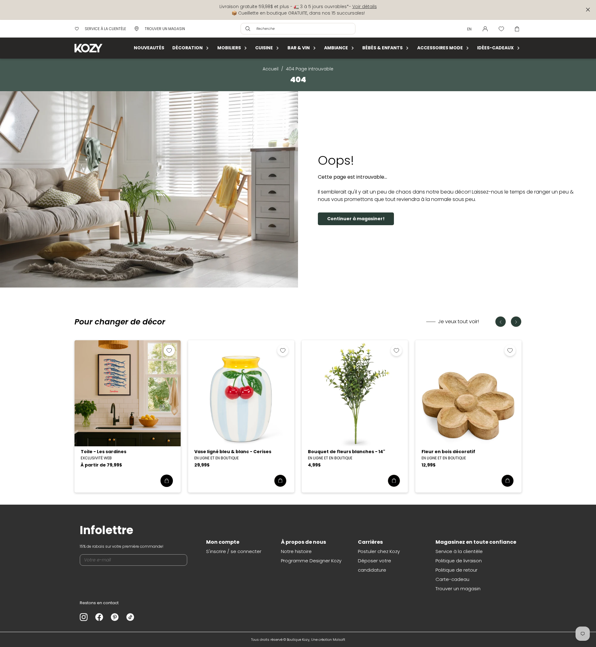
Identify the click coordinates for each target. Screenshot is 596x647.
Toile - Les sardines (103, 451)
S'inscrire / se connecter (233, 551)
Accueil (270, 69)
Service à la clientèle (459, 551)
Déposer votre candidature (374, 565)
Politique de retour (456, 570)
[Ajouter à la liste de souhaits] (169, 350)
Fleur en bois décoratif (448, 451)
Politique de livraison (459, 560)
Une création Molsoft (328, 639)
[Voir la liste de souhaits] (501, 28)
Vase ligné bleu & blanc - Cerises (232, 451)
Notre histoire (296, 551)
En (469, 29)
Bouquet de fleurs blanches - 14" (346, 451)
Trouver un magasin (458, 588)
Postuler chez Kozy (379, 551)
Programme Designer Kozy (311, 560)
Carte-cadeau (452, 579)
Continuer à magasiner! (356, 219)
